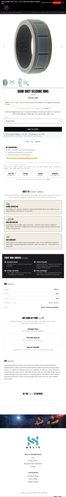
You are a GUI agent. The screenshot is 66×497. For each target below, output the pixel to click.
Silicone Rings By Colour (19, 168)
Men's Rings (18, 166)
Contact (33, 466)
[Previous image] (4, 46)
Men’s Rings (33, 479)
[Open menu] (63, 7)
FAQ (33, 458)
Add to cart (33, 129)
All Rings (28, 166)
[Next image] (61, 46)
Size (5, 117)
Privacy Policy (33, 461)
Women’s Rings (33, 482)
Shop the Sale (57, 2)
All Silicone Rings (40, 166)
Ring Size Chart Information (33, 464)
